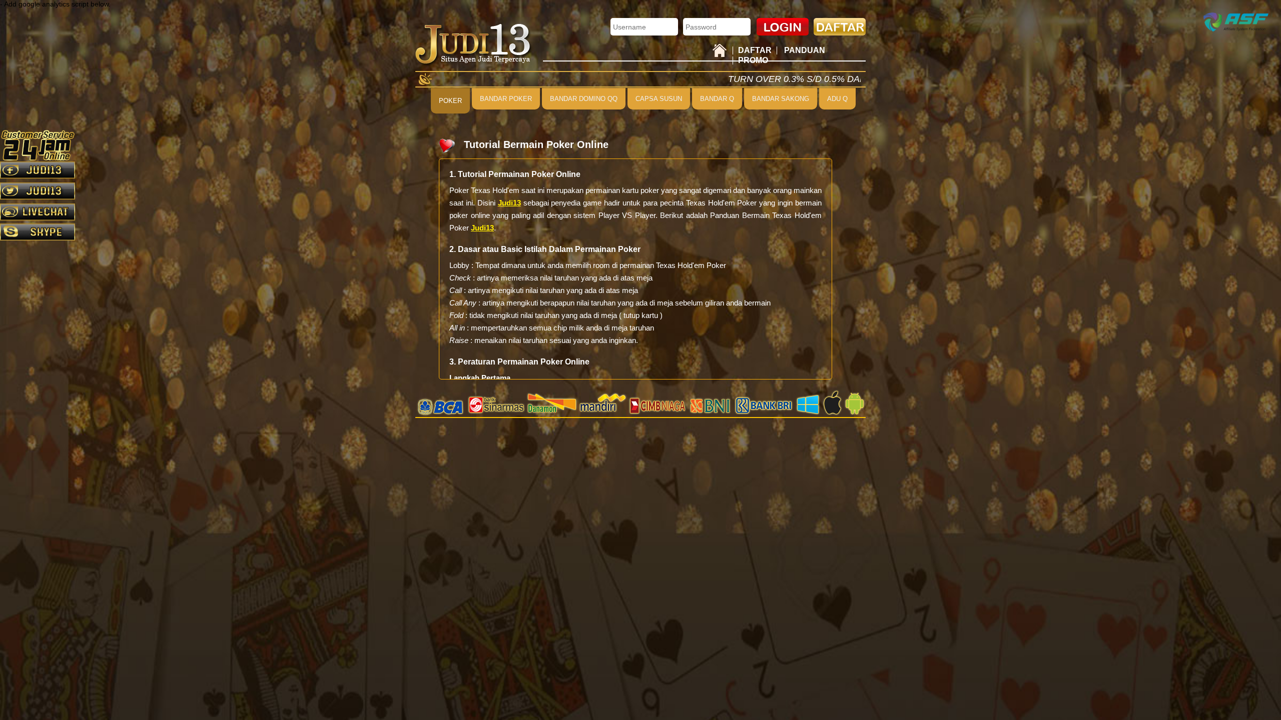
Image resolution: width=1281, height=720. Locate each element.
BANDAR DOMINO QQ (583, 98)
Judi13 (509, 202)
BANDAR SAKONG (780, 98)
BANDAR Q (717, 98)
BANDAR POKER (506, 98)
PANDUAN (804, 50)
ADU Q (837, 98)
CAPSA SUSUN (658, 98)
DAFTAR (755, 50)
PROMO (753, 60)
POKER (450, 100)
